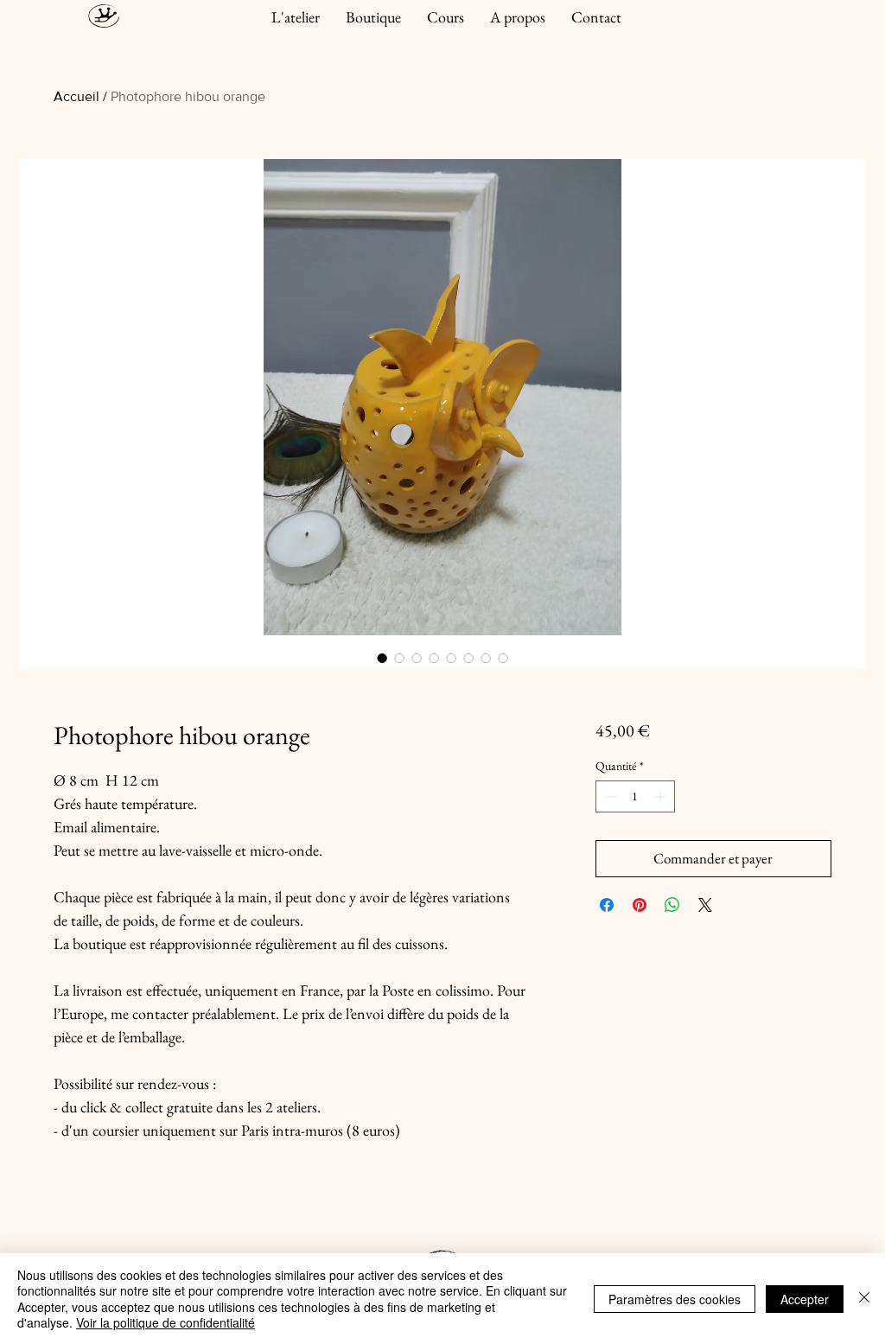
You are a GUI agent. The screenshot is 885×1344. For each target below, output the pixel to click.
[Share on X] (705, 905)
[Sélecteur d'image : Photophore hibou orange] (382, 657)
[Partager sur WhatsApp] (672, 905)
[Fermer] (864, 1298)
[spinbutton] (635, 796)
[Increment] (661, 796)
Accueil (76, 96)
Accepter (804, 1299)
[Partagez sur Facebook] (606, 905)
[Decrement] (609, 796)
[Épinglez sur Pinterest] (639, 905)
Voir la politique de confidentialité (165, 1322)
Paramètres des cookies (674, 1299)
